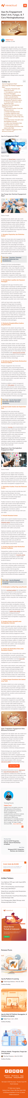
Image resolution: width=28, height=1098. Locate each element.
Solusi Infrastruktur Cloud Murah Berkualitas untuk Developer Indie (14, 897)
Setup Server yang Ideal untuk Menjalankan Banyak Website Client (13, 892)
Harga (21, 1076)
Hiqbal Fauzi (9, 40)
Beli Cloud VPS (14, 766)
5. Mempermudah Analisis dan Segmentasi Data (12, 102)
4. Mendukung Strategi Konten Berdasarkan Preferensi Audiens (13, 99)
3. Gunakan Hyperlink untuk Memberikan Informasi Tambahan (13, 114)
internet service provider (19, 352)
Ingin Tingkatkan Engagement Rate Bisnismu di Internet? (12, 130)
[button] (25, 5)
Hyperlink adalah (20, 555)
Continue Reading (5, 984)
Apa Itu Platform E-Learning (10, 979)
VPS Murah (7, 1076)
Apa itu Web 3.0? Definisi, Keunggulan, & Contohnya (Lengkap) (14, 1015)
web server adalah (6, 762)
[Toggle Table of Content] (23, 81)
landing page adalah (14, 611)
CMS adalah (11, 385)
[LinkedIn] (22, 827)
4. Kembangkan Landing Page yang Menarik (13, 117)
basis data (22, 659)
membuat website (11, 590)
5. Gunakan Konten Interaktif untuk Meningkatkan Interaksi (13, 120)
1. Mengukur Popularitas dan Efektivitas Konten (12, 89)
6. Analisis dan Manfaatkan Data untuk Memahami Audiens (13, 124)
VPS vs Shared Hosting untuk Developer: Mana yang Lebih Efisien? (12, 887)
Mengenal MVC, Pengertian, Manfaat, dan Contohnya (16, 850)
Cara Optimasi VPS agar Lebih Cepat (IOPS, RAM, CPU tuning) (13, 883)
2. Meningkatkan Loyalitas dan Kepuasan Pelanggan (12, 93)
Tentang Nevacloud (18, 1077)
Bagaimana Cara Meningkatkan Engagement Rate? (10, 106)
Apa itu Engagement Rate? (9, 84)
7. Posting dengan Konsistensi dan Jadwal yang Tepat (13, 127)
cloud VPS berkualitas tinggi (11, 772)
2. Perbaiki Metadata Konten (12, 112)
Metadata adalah (5, 522)
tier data (10, 427)
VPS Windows (15, 1076)
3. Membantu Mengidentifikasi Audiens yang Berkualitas (12, 96)
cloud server (22, 770)
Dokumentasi (8, 1077)
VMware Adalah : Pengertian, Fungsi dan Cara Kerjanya (14, 1052)
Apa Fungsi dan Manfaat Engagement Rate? (12, 86)
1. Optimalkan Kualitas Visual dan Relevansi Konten (13, 109)
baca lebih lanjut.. (18, 824)
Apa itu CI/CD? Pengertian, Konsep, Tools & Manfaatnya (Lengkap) (12, 842)
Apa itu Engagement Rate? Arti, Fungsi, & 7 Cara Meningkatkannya (12, 14)
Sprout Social (12, 159)
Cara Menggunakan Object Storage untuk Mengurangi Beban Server (13, 901)
